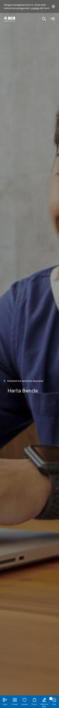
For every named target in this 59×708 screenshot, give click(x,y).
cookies (35, 8)
